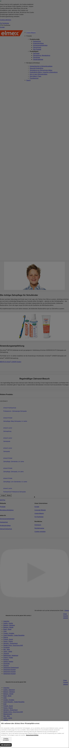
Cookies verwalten (6, 739)
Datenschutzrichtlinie (32, 735)
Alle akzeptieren (6, 745)
